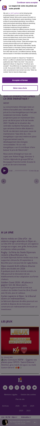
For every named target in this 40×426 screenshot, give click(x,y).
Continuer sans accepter (27, 2)
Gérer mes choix (20, 88)
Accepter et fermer (20, 80)
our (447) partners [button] (13, 13)
